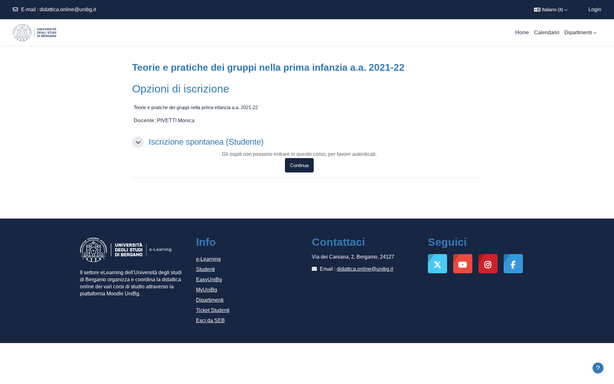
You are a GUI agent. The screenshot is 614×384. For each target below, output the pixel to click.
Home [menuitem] (522, 32)
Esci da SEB (210, 320)
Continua (299, 165)
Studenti (205, 269)
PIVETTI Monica (175, 120)
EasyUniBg (209, 279)
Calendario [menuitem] (546, 32)
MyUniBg (206, 289)
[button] (550, 9)
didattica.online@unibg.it (68, 9)
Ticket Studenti (213, 310)
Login (594, 9)
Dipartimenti (210, 300)
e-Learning (208, 259)
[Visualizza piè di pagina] (598, 368)
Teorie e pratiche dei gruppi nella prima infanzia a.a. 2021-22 (196, 107)
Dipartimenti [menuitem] (578, 32)
